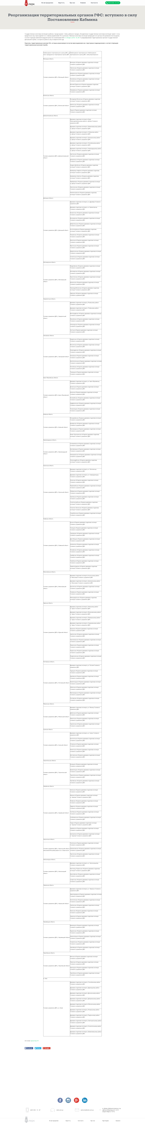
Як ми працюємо (47, 3)
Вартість (61, 3)
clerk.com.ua (59, 1110)
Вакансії (118, 1120)
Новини (83, 3)
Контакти (94, 3)
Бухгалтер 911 (35, 1041)
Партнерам (105, 1120)
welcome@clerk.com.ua (87, 1110)
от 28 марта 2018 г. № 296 (72, 37)
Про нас (72, 3)
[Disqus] (72, 1072)
